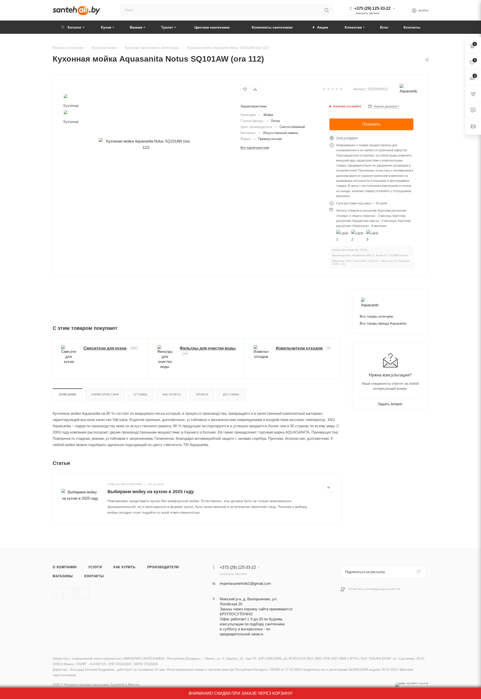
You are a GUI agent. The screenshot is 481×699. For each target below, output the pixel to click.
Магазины (63, 576)
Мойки (268, 115)
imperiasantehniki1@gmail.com (245, 583)
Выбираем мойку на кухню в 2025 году (150, 491)
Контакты (94, 576)
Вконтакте (58, 593)
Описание (67, 394)
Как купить (172, 394)
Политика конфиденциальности (374, 589)
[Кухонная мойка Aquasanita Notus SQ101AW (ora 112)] (146, 144)
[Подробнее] (328, 487)
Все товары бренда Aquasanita (383, 323)
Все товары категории (376, 316)
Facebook (70, 593)
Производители (163, 567)
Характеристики (105, 394)
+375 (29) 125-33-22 (372, 8)
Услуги (95, 567)
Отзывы (141, 394)
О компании (65, 567)
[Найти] (326, 10)
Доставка (231, 394)
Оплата (202, 394)
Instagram (83, 593)
